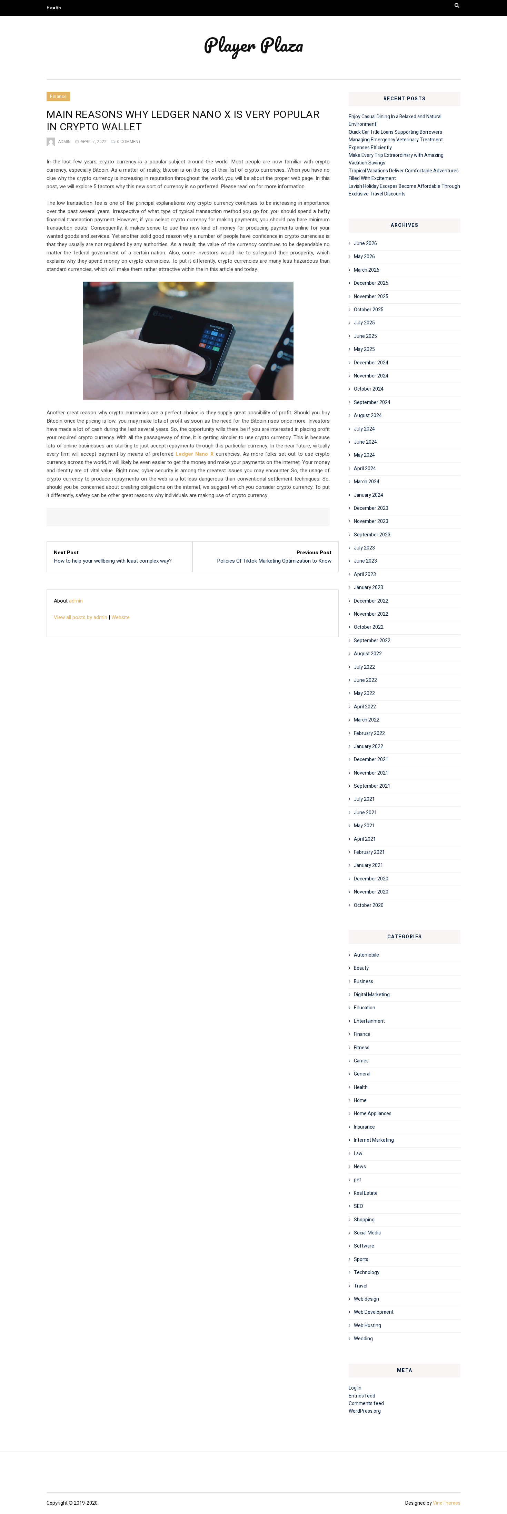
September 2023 (372, 534)
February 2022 (369, 733)
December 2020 (371, 878)
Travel (360, 1286)
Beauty (361, 968)
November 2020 (371, 892)
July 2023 (364, 548)
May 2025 (364, 349)
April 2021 (365, 839)
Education (364, 1007)
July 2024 (364, 429)
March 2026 (366, 270)
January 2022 (368, 746)
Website (120, 617)
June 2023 (365, 561)
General (362, 1074)
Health (54, 8)
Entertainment (369, 1021)
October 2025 (369, 309)
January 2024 (368, 495)
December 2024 (371, 362)
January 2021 (368, 865)
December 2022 (371, 601)
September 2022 (372, 640)
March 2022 (366, 720)
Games (361, 1060)
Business (363, 981)
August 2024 (368, 415)
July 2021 (364, 799)
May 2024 (364, 455)
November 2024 (371, 376)
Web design (366, 1299)
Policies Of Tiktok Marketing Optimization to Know (274, 561)
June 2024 (365, 442)
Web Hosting (367, 1325)
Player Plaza (253, 44)
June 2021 (365, 812)
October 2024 (369, 389)
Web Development (374, 1312)
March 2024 (366, 481)
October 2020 (369, 905)
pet (357, 1179)
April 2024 (365, 468)
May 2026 (364, 256)
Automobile (366, 955)
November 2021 (371, 773)
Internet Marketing (374, 1140)
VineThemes (446, 1503)
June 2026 (365, 243)
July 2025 (364, 322)
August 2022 (368, 653)
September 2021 (372, 786)
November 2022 (371, 614)
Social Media (367, 1233)
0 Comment (129, 142)
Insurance (364, 1127)
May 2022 (364, 693)
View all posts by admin (80, 617)
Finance (58, 96)
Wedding (363, 1338)
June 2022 (365, 680)
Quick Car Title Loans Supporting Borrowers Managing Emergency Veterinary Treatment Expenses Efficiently (396, 140)
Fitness (361, 1047)
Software (364, 1246)
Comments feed (366, 1403)
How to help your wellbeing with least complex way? (113, 561)
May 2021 (364, 825)
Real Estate (366, 1193)
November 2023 (371, 521)
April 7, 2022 (93, 142)
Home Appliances (372, 1113)
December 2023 (371, 508)
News (360, 1166)
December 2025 (371, 283)
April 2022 (365, 706)
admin (64, 142)
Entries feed (362, 1396)
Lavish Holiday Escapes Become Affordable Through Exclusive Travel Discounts (404, 190)
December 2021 (371, 759)
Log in (355, 1388)
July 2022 (364, 667)
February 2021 (369, 852)
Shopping (364, 1219)
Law (358, 1153)
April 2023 (365, 574)
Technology (366, 1272)
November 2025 (371, 296)
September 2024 (372, 402)
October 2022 (369, 627)
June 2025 (365, 336)
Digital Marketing (372, 994)
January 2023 (368, 587)
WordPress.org (365, 1411)
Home (360, 1100)
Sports (361, 1259)
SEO (358, 1206)
